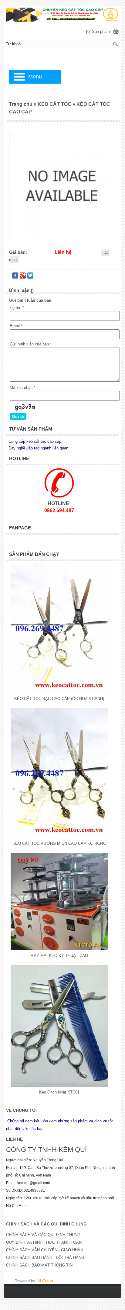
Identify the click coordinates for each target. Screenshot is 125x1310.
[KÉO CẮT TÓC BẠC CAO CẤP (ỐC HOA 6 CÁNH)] (59, 692)
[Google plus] (23, 276)
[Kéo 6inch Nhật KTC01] (59, 1085)
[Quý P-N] (62, 14)
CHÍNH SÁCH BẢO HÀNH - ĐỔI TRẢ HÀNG (45, 1257)
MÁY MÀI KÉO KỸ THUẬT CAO (59, 955)
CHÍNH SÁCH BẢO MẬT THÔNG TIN (39, 1265)
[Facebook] (15, 276)
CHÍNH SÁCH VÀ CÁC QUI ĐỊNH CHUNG (43, 1234)
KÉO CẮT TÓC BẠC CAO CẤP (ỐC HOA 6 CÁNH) (59, 698)
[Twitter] (30, 276)
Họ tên (17, 307)
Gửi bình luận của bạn (31, 344)
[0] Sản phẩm (98, 31)
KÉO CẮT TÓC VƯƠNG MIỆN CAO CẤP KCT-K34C (59, 843)
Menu (35, 77)
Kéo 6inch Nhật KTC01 (59, 1092)
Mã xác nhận (22, 387)
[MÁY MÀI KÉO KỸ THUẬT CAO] (59, 949)
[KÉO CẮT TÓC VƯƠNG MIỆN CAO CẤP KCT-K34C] (59, 836)
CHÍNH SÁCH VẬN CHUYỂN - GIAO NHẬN (44, 1250)
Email (16, 326)
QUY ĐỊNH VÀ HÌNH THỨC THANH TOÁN (44, 1242)
